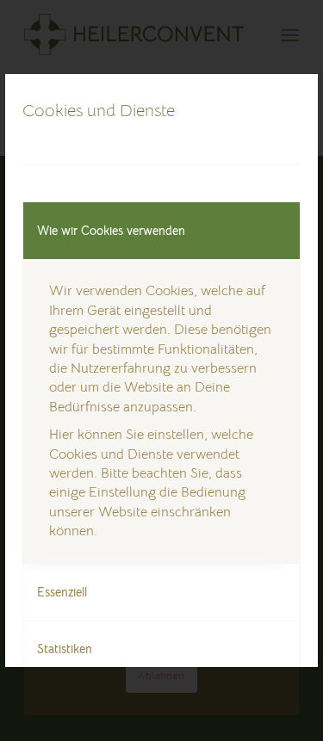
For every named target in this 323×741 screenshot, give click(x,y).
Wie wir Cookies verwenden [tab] (111, 230)
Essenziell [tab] (62, 592)
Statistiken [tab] (64, 649)
